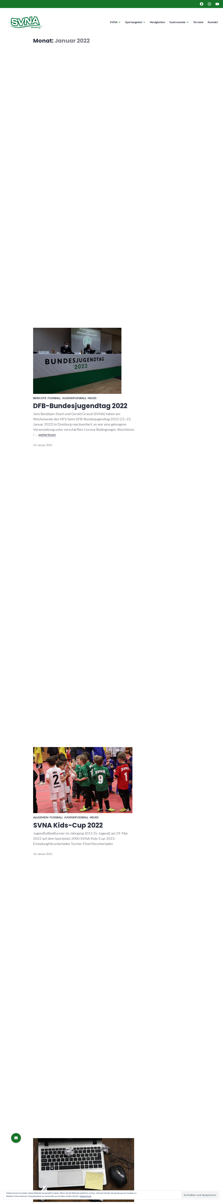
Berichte (39, 398)
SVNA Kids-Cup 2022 (68, 825)
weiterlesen (47, 434)
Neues (92, 398)
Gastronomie (177, 22)
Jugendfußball (74, 398)
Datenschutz (85, 1196)
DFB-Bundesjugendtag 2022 (80, 405)
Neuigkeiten (157, 22)
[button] (16, 1138)
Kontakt (213, 22)
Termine (198, 22)
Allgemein (40, 817)
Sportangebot (133, 22)
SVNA (113, 22)
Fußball (54, 398)
